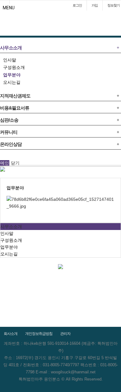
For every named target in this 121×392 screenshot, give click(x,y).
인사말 (9, 59)
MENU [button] (9, 7)
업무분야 (11, 74)
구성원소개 (14, 67)
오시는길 (11, 82)
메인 (4, 162)
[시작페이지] (4, 2)
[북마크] (14, 2)
